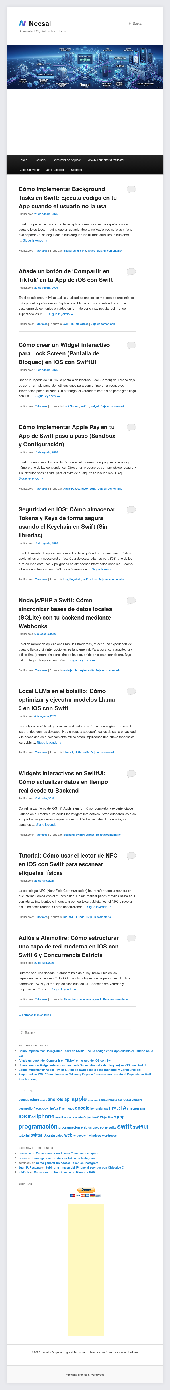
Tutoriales (41, 250)
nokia (79, 1117)
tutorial (24, 1135)
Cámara (137, 1100)
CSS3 (127, 1100)
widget (95, 406)
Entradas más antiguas (35, 1015)
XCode (84, 324)
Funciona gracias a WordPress (85, 1375)
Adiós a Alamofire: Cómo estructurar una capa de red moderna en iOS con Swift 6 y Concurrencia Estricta (69, 946)
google (82, 1107)
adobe (43, 1100)
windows (95, 1135)
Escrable (40, 160)
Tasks (91, 250)
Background (71, 250)
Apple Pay (69, 488)
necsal (23, 1158)
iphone (45, 1116)
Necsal (40, 23)
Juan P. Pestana (30, 1167)
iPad (32, 1116)
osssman (25, 1153)
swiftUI (85, 406)
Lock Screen (71, 406)
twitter (36, 1135)
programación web (72, 1127)
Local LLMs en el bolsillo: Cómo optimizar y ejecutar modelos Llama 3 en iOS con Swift (67, 699)
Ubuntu (49, 1135)
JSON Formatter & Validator (106, 160)
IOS (23, 1116)
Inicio (23, 160)
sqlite (83, 670)
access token (29, 1099)
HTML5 (114, 1108)
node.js (67, 670)
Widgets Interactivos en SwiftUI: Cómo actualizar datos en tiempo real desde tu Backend (63, 781)
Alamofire (69, 999)
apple (79, 1098)
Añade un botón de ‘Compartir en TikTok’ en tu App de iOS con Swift (66, 1060)
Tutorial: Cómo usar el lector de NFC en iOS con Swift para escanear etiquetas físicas (68, 864)
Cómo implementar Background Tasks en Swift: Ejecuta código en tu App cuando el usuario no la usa (68, 197)
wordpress (109, 1135)
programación (38, 1126)
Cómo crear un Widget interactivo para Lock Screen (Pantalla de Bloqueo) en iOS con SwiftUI (64, 353)
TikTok (75, 324)
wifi (85, 1135)
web (68, 1135)
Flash (62, 1108)
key (65, 579)
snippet (93, 1127)
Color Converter (30, 169)
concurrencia (85, 999)
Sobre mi (77, 169)
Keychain (75, 579)
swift (83, 250)
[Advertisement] (85, 122)
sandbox (82, 488)
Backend (69, 835)
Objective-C (91, 1117)
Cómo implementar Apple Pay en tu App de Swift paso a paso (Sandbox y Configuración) (67, 435)
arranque (93, 1100)
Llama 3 (68, 752)
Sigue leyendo (35, 240)
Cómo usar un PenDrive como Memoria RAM (64, 1172)
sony (103, 1127)
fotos (70, 1108)
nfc (65, 917)
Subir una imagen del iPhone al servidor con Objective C (84, 1167)
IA (123, 1107)
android (56, 1099)
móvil (59, 1117)
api (67, 1099)
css (120, 1100)
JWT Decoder (55, 169)
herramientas (99, 1108)
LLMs (78, 752)
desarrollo (26, 1108)
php (76, 670)
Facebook (40, 1108)
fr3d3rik (24, 1172)
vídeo (59, 1135)
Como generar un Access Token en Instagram (67, 1153)
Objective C (108, 1117)
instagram (136, 1108)
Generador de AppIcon (67, 160)
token (93, 579)
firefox (53, 1108)
